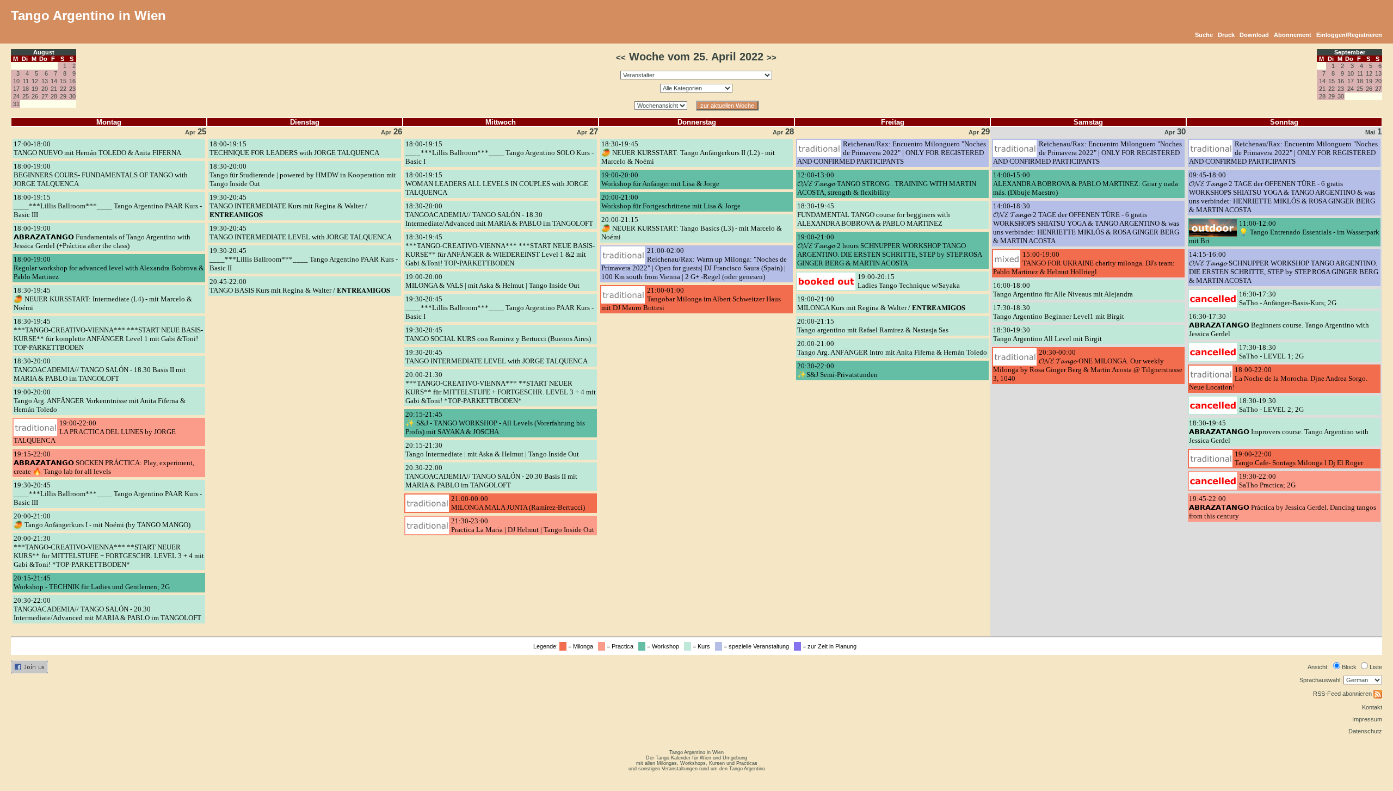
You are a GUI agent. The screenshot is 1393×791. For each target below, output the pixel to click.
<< (621, 57)
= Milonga (581, 646)
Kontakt (1372, 707)
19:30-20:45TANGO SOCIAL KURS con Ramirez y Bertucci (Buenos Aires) (498, 334)
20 (44, 88)
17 (16, 88)
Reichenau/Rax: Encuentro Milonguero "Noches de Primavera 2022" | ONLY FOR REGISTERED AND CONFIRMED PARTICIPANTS (891, 152)
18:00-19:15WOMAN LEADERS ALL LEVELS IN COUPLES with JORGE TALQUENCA (496, 183)
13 (44, 81)
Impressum (1367, 719)
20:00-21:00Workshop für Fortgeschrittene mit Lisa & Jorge (671, 201)
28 (54, 96)
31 (16, 104)
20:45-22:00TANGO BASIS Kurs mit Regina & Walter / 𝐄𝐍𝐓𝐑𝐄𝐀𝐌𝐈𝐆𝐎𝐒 (299, 285)
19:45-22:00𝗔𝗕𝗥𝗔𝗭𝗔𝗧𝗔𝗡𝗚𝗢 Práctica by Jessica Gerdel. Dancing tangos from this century (1282, 507)
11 (26, 81)
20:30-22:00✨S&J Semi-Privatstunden (837, 370)
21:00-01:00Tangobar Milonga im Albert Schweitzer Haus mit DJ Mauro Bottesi (691, 299)
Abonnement (1292, 35)
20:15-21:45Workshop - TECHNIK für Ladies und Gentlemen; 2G (92, 582)
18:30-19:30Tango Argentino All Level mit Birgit (1047, 334)
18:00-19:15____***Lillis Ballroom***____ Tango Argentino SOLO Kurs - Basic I (499, 152)
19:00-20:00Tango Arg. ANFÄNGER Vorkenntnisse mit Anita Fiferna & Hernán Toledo (100, 400)
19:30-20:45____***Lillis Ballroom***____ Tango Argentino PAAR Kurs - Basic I (499, 307)
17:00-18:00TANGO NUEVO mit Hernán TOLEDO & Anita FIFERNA (97, 148)
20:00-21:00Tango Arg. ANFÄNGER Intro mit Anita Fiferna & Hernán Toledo (892, 347)
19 (35, 88)
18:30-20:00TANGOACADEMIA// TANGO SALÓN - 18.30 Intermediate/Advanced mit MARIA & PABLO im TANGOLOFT (499, 214)
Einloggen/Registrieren (1349, 35)
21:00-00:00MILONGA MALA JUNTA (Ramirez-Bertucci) (518, 503)
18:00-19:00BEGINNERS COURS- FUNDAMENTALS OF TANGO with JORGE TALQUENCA (101, 175)
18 (25, 88)
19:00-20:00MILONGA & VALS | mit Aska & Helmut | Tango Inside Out (492, 281)
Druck (1226, 35)
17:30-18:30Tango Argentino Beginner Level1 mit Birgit (1058, 312)
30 (72, 96)
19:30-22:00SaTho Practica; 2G (1267, 480)
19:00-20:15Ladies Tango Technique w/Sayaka (909, 281)
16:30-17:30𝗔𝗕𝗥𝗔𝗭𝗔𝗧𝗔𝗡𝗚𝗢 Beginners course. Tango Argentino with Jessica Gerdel (1279, 325)
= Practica (621, 646)
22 (63, 88)
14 (54, 81)
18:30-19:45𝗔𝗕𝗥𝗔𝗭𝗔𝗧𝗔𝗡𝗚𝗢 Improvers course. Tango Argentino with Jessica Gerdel (1279, 431)
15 (63, 81)
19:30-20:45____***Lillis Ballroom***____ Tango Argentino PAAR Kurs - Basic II (303, 259)
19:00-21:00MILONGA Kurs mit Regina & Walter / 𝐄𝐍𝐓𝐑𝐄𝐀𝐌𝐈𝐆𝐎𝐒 (881, 303)
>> (771, 57)
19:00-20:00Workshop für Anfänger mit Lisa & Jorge (660, 179)
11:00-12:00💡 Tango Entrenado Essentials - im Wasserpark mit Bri (1284, 232)
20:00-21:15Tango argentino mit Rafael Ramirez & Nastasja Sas (872, 325)
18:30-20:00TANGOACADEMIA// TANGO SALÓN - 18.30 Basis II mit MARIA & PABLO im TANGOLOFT (100, 369)
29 (63, 96)
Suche (1204, 35)
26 (35, 96)
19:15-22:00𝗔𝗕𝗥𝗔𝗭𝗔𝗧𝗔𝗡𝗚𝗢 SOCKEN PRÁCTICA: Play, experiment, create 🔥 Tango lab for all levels (104, 462)
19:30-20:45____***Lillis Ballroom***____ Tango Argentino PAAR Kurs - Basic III (108, 493)
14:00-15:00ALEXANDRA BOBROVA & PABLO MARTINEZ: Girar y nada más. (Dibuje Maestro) (1085, 183)
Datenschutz (1365, 731)
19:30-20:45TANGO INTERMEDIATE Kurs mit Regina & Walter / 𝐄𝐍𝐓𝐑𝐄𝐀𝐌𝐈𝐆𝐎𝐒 (288, 206)
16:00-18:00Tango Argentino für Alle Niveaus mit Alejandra (1063, 289)
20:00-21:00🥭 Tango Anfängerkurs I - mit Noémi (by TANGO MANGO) (102, 520)
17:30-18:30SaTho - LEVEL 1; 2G (1271, 351)
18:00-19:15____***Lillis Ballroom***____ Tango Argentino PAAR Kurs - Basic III (108, 206)
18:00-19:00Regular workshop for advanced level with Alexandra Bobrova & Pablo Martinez (109, 268)
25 (25, 96)
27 (44, 96)
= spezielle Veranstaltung (757, 646)
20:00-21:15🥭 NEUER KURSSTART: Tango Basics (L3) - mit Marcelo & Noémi (691, 228)
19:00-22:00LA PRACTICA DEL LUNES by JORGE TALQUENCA (95, 431)
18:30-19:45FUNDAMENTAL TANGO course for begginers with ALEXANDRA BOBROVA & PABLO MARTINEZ (873, 214)
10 (16, 81)
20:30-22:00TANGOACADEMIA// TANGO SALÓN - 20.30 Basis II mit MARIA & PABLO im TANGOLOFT (491, 476)
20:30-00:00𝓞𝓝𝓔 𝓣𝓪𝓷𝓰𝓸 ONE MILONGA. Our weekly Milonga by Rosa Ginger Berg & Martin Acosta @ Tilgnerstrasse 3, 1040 (1087, 365)
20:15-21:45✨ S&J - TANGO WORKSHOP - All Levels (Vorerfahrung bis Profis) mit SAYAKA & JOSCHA (495, 423)
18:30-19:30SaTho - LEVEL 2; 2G (1271, 405)
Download (1254, 35)
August (43, 52)
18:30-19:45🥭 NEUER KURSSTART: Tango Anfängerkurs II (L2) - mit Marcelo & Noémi (688, 152)
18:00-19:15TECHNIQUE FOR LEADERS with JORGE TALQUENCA (294, 148)
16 (72, 81)
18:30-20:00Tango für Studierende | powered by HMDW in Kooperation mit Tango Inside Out (302, 175)
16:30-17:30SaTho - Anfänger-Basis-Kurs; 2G (1287, 298)
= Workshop (663, 646)
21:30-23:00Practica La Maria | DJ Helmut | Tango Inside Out (522, 525)
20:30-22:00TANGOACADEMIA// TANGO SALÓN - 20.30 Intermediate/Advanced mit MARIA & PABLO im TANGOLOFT (107, 609)
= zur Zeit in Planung (830, 646)
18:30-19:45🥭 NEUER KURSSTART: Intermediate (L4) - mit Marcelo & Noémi (103, 299)
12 (35, 81)
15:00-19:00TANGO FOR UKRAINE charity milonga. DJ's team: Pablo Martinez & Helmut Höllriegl (1084, 263)
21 (54, 88)
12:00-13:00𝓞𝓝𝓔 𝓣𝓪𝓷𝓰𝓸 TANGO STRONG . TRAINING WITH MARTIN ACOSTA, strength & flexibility (886, 183)
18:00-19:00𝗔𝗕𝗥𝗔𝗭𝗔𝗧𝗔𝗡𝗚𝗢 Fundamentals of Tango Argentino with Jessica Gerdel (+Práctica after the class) (102, 237)
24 (16, 96)
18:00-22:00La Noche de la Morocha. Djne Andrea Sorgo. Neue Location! (1278, 378)
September (1349, 52)
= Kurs (702, 646)
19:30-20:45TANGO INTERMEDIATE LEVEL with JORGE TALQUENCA (300, 232)
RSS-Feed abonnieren (1343, 693)
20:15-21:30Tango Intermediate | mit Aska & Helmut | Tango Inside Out (492, 449)
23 (72, 88)
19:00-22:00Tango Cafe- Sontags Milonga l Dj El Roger (1299, 458)
